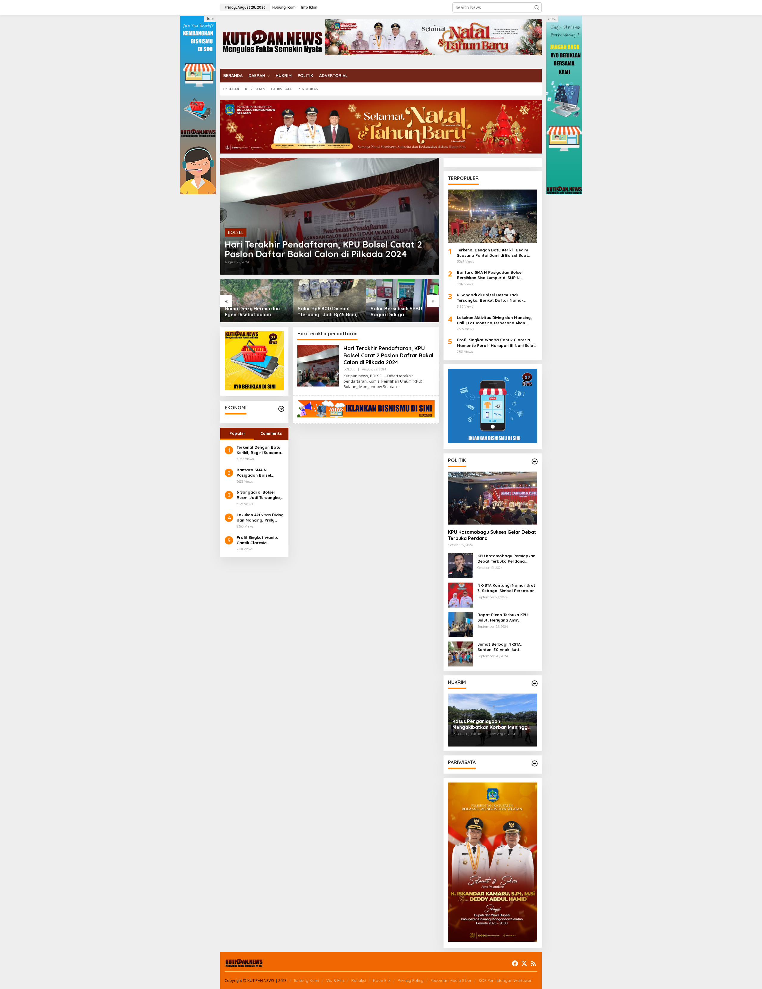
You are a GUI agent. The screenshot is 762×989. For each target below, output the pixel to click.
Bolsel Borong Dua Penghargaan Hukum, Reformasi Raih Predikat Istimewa (399, 312)
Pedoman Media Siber (450, 980)
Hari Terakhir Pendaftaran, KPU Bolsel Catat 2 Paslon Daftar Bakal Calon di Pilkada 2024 (323, 249)
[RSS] (533, 963)
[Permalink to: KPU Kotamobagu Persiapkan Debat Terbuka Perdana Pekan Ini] (460, 565)
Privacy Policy (410, 980)
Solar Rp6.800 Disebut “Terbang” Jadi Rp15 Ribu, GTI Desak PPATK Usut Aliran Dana (254, 312)
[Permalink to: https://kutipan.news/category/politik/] (534, 461)
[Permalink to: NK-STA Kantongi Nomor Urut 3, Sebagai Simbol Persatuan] (460, 594)
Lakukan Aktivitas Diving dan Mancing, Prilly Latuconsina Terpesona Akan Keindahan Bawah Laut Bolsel (260, 517)
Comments (271, 433)
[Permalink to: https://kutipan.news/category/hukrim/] (534, 683)
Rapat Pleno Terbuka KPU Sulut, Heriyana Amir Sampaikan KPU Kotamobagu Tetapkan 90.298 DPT (506, 617)
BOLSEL (235, 232)
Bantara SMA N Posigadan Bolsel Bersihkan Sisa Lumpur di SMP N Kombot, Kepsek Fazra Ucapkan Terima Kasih (259, 472)
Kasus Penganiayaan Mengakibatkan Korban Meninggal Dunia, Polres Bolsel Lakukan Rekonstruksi (492, 724)
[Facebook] (515, 963)
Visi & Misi (335, 980)
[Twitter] (524, 963)
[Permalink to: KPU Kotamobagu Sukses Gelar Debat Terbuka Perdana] (492, 498)
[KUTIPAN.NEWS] (272, 41)
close (209, 18)
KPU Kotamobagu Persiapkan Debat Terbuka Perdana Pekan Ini (506, 558)
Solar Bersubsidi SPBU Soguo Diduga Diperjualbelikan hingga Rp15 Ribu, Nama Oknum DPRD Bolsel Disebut (325, 312)
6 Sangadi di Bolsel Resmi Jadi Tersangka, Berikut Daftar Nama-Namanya (259, 495)
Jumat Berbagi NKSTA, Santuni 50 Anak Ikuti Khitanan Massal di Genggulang (499, 647)
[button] (537, 7)
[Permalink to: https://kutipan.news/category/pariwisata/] (534, 763)
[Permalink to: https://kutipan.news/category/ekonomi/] (281, 408)
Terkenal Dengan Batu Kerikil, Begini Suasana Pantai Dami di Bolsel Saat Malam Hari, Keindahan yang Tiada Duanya (259, 450)
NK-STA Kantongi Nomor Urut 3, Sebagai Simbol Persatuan (506, 588)
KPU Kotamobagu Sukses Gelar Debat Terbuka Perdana (492, 535)
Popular (237, 433)
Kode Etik (382, 980)
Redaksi (358, 980)
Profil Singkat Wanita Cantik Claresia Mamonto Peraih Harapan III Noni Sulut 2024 (259, 540)
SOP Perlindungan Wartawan (506, 980)
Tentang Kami (306, 980)
